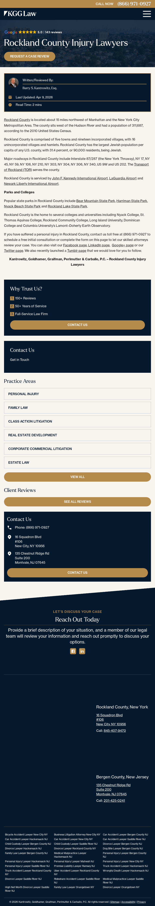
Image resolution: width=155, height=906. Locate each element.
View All (77, 477)
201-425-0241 (114, 801)
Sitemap (114, 901)
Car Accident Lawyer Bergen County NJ (125, 834)
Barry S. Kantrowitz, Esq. (40, 88)
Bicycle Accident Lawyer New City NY (26, 834)
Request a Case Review (29, 56)
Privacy (141, 901)
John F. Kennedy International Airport (80, 178)
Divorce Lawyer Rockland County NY (75, 848)
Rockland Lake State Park (67, 206)
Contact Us (77, 325)
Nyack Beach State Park (22, 206)
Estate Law (18, 462)
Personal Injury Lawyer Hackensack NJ (27, 861)
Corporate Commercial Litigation (40, 449)
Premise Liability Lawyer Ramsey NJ (74, 865)
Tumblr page (76, 251)
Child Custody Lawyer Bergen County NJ (28, 843)
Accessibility (128, 901)
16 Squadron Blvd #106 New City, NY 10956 (30, 541)
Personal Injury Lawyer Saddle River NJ (27, 865)
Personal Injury (23, 394)
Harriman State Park (131, 201)
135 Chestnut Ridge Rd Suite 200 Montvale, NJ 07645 (32, 557)
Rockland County (17, 120)
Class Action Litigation (30, 421)
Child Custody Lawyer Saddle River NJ (75, 843)
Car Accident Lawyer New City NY (73, 839)
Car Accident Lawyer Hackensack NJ (26, 839)
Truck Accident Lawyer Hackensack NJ (125, 865)
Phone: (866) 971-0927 (32, 527)
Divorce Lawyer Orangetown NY (121, 887)
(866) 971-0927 (134, 4)
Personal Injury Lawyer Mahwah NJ (74, 861)
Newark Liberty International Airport (31, 184)
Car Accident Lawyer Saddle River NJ (124, 839)
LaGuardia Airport (123, 178)
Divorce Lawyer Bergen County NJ (122, 843)
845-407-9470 (115, 731)
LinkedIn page (99, 245)
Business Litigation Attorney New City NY (77, 834)
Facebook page (75, 245)
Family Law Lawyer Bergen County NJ (26, 853)
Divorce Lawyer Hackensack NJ (23, 848)
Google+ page (123, 245)
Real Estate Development (32, 435)
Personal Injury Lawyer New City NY (123, 861)
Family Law (18, 408)
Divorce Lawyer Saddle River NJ (23, 878)
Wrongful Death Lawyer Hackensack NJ (125, 870)
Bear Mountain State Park (95, 201)
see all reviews (77, 502)
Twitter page (13, 251)
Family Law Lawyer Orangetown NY (74, 887)
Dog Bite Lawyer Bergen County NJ (123, 848)
